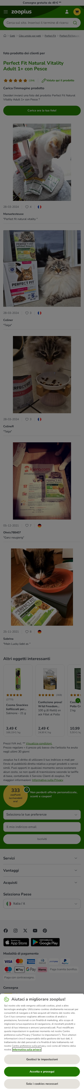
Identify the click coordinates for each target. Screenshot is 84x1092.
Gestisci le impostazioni (42, 1059)
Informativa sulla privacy (27, 1049)
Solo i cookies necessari (42, 1084)
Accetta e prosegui (42, 1072)
